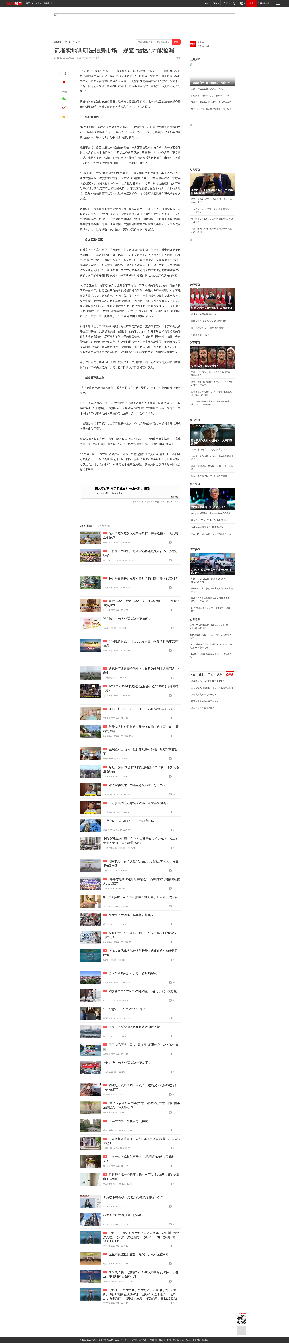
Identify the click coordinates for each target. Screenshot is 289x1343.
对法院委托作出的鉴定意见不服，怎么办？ (137, 785)
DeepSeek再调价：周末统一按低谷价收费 (211, 513)
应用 (37, 3)
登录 (251, 3)
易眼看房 (174, 497)
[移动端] (206, 3)
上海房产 (195, 59)
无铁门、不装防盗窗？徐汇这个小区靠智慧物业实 (212, 102)
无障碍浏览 (48, 3)
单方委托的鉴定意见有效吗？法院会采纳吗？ (139, 803)
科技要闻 (195, 483)
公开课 (229, 674)
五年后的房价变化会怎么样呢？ (130, 1121)
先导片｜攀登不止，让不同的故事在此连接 (211, 715)
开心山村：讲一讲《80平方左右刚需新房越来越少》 (143, 709)
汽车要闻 (195, 549)
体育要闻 (195, 342)
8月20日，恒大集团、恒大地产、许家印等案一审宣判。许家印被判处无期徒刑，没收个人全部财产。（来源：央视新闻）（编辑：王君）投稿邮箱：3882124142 (140, 1294)
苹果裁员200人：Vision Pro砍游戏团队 (209, 520)
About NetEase (113, 1340)
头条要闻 (195, 169)
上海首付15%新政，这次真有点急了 (109, 493)
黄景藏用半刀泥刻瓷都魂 (202, 729)
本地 (192, 674)
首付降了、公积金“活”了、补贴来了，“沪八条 (212, 95)
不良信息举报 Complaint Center (178, 1340)
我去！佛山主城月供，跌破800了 (125, 1215)
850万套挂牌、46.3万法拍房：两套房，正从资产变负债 (140, 897)
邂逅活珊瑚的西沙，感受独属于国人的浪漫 (211, 722)
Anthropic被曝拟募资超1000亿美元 (207, 527)
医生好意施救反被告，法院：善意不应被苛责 (139, 1254)
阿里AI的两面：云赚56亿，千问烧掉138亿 (211, 533)
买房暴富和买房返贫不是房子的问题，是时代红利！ (143, 578)
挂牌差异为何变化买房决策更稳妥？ (127, 1062)
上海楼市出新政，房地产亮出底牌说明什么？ (133, 1197)
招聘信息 (142, 1340)
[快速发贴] (64, 73)
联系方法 (133, 1340)
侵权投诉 (205, 1340)
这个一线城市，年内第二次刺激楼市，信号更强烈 (212, 109)
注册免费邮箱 (263, 3)
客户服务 (151, 1340)
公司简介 (124, 1340)
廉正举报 (196, 1340)
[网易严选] (225, 3)
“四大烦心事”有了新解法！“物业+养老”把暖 (121, 488)
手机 (210, 674)
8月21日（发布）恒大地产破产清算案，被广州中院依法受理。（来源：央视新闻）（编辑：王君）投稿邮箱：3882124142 (141, 1237)
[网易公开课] (215, 3)
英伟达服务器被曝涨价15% (203, 314)
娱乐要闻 (195, 420)
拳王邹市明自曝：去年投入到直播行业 (209, 449)
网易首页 (29, 3)
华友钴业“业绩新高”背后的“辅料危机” (208, 321)
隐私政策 (160, 1340)
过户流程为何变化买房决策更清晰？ (127, 618)
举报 (178, 58)
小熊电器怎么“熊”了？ (201, 334)
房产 (219, 674)
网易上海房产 (68, 42)
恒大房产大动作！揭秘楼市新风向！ (133, 915)
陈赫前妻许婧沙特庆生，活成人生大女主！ (211, 476)
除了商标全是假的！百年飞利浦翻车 (208, 328)
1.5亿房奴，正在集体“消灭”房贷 (124, 1009)
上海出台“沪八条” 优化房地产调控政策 (134, 1027)
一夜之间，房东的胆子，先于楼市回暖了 (130, 821)
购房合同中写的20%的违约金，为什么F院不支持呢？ (144, 991)
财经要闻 (195, 284)
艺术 (201, 674)
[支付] (235, 3)
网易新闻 (201, 42)
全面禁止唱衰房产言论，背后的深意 (133, 973)
